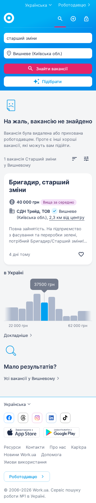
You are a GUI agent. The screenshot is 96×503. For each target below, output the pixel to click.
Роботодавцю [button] (23, 476)
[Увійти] (86, 19)
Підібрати (52, 81)
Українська (15, 404)
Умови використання (25, 462)
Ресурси (12, 447)
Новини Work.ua (20, 454)
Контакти (35, 447)
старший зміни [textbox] (22, 38)
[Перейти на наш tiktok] (65, 418)
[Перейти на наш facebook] (9, 418)
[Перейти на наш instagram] (37, 418)
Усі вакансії (29, 378)
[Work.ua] (9, 17)
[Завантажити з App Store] (22, 432)
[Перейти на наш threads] (23, 418)
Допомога (51, 454)
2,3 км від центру (66, 217)
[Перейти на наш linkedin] (51, 418)
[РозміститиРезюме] (73, 19)
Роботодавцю (72, 4)
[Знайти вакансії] (60, 19)
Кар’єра (78, 447)
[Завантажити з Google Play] (61, 432)
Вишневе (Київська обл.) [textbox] (37, 53)
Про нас (58, 447)
